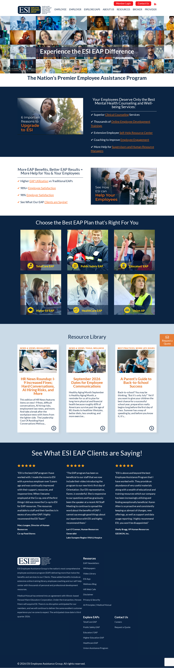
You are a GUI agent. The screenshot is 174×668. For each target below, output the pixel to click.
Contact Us (143, 3)
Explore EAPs (92, 10)
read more (46, 429)
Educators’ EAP (138, 266)
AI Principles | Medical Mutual (97, 605)
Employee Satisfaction (42, 188)
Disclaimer (88, 594)
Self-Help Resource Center (136, 132)
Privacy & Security (91, 599)
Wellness (98, 348)
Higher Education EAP (93, 637)
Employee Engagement (134, 139)
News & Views (28, 348)
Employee (60, 10)
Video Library (89, 573)
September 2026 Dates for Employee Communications (87, 382)
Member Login (123, 3)
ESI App (87, 578)
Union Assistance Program (95, 648)
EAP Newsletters (91, 563)
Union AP (138, 310)
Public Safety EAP (91, 266)
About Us (108, 10)
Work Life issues (145, 348)
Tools (89, 348)
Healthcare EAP (90, 643)
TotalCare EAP (44, 266)
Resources (123, 10)
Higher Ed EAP (45, 310)
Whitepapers (89, 568)
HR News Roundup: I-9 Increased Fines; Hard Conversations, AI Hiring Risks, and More (38, 386)
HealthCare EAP (91, 310)
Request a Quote (122, 627)
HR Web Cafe (89, 589)
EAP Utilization (38, 181)
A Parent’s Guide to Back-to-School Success (135, 382)
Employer (75, 10)
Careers (118, 622)
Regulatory (43, 348)
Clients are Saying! (56, 202)
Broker (137, 10)
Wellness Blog (89, 584)
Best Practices (126, 348)
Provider (151, 10)
